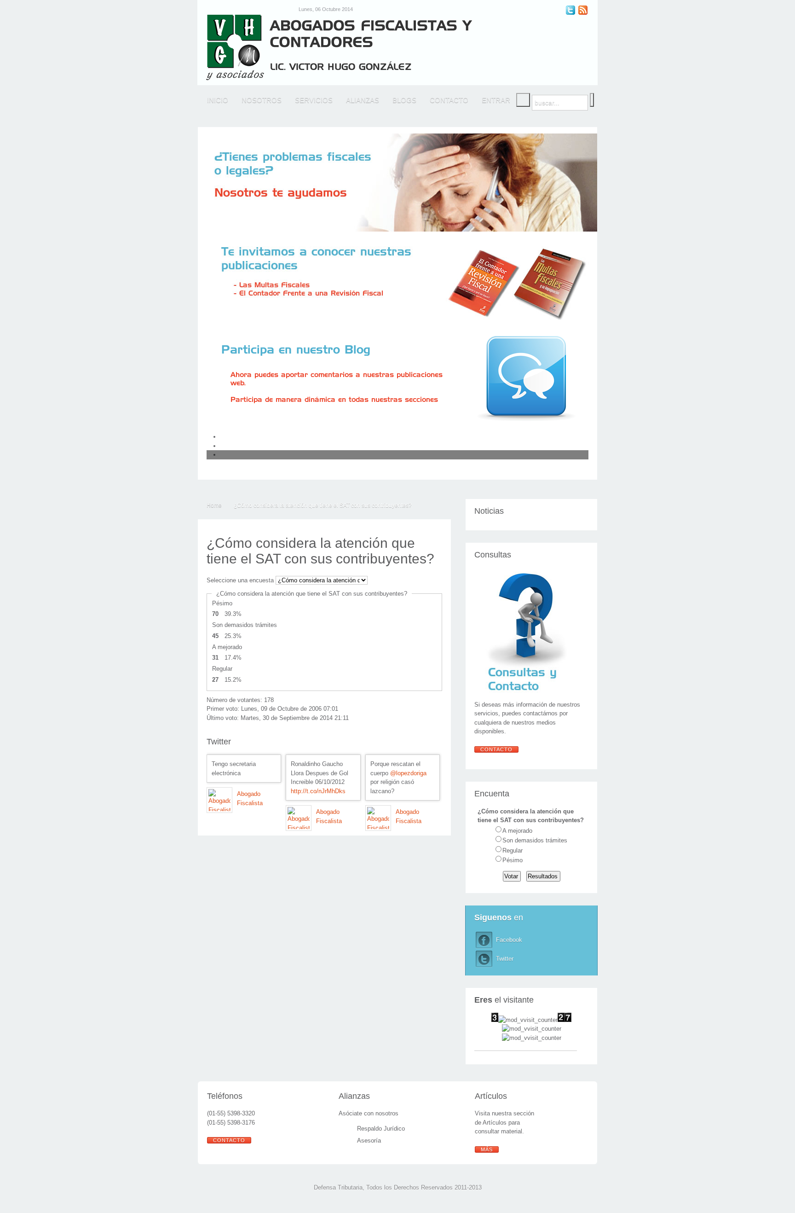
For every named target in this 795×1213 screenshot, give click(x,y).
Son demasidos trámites (534, 840)
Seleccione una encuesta (240, 580)
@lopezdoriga (408, 773)
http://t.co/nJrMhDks (318, 791)
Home (214, 505)
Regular (512, 850)
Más (487, 1149)
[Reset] (592, 100)
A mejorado (517, 830)
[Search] (523, 100)
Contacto (496, 749)
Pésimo (512, 860)
